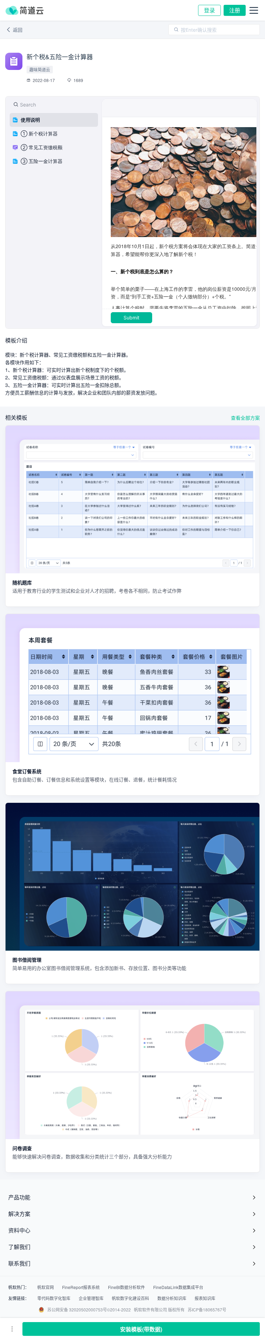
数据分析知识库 (171, 1298)
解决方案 (19, 1214)
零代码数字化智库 (53, 1298)
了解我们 (19, 1247)
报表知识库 (205, 1298)
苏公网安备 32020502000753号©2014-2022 (89, 1309)
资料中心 (19, 1230)
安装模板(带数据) (141, 1329)
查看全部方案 (245, 417)
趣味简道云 (39, 69)
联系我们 (19, 1263)
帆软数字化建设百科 (130, 1298)
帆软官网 (45, 1287)
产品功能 (19, 1197)
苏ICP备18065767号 (207, 1309)
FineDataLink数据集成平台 (178, 1287)
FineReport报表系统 (81, 1287)
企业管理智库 (91, 1298)
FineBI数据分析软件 (126, 1287)
